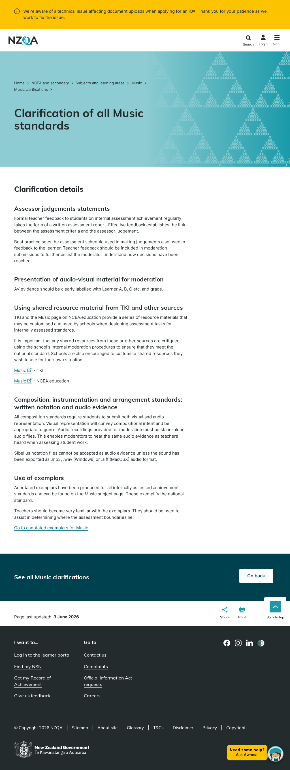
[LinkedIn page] (249, 643)
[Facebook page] (227, 643)
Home (20, 83)
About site (107, 727)
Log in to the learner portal (42, 655)
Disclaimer (183, 727)
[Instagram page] (238, 643)
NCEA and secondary (50, 83)
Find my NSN (28, 666)
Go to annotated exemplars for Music (51, 527)
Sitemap (80, 727)
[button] (225, 613)
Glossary (135, 727)
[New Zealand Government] (51, 750)
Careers (92, 695)
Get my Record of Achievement (32, 681)
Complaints (96, 666)
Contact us (95, 655)
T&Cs (158, 727)
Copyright (236, 727)
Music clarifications (31, 89)
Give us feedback (32, 695)
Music (136, 83)
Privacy (209, 727)
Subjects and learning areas (100, 83)
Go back (256, 575)
